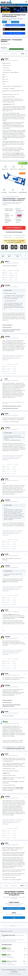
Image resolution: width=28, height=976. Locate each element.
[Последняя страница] (26, 54)
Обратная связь (21, 969)
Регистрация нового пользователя (14, 908)
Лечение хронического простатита (10, 408)
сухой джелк (6, 104)
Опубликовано (11, 60)
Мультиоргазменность (7, 324)
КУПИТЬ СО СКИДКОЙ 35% (14, 227)
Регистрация (15, 22)
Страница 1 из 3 (14, 53)
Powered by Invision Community (14, 974)
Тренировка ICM (10, 748)
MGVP (19, 215)
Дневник (9, 948)
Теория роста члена (6, 327)
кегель (4, 122)
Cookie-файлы (14, 971)
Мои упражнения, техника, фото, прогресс (11, 405)
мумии (21, 787)
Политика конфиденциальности (9, 969)
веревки (17, 787)
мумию (17, 153)
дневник (9, 954)
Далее (22, 53)
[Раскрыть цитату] (4, 290)
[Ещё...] (25, 59)
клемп (16, 781)
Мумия (4, 777)
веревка (4, 581)
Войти (4, 22)
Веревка (5, 773)
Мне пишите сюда (20, 748)
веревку (10, 614)
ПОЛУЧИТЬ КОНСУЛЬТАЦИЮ (14, 232)
